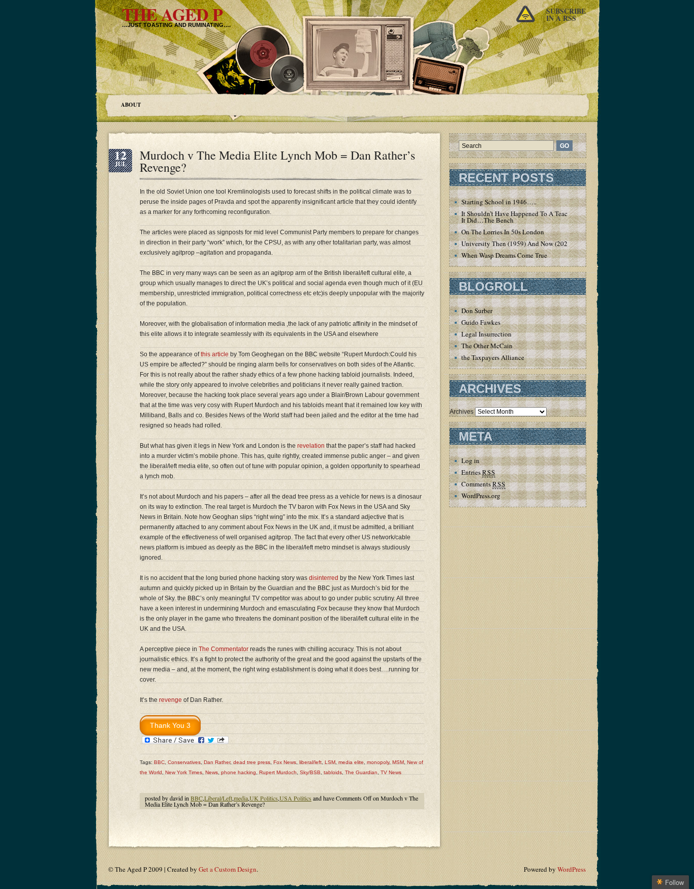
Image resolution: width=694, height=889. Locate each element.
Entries (478, 472)
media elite (351, 762)
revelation (311, 445)
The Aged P (172, 14)
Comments (483, 483)
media (241, 798)
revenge (170, 699)
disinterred (323, 577)
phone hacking (238, 772)
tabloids (333, 772)
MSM (398, 762)
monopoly (378, 762)
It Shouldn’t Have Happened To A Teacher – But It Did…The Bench (527, 217)
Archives (462, 411)
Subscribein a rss (566, 14)
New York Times (183, 772)
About (131, 105)
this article (215, 354)
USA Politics (295, 798)
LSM (330, 762)
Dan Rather (217, 762)
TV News (391, 772)
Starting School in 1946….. (499, 201)
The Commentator (223, 649)
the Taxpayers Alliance (492, 357)
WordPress (571, 869)
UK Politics (263, 798)
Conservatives (184, 762)
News (211, 772)
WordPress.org (480, 495)
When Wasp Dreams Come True (504, 255)
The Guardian (361, 772)
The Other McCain (487, 345)
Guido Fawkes (480, 322)
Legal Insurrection (486, 334)
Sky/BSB (310, 772)
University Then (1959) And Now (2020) (517, 243)
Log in (470, 460)
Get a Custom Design (228, 869)
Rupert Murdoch (278, 772)
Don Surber (476, 310)
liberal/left (310, 762)
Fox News (284, 762)
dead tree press (251, 762)
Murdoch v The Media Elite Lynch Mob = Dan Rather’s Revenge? (277, 161)
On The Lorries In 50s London (502, 231)
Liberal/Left (218, 798)
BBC (159, 762)
